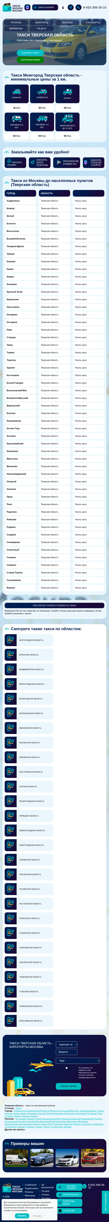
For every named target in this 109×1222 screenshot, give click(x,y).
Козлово (11, 436)
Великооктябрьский (17, 398)
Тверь (10, 345)
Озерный (11, 481)
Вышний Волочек (16, 239)
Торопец (11, 360)
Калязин (11, 261)
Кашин (10, 269)
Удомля (11, 368)
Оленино (11, 489)
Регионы (16, 22)
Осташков (12, 322)
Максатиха (12, 459)
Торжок (10, 352)
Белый (10, 216)
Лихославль (13, 307)
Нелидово (12, 314)
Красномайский (15, 443)
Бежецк (10, 208)
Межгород (41, 22)
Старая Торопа (14, 572)
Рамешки (11, 519)
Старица (11, 337)
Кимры (10, 277)
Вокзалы (67, 22)
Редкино (11, 527)
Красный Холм (14, 292)
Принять (22, 1216)
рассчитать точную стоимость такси (54, 605)
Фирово (11, 588)
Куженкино (12, 451)
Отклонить (37, 1216)
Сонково (11, 557)
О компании (31, 1185)
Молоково (12, 466)
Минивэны (15, 28)
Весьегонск (13, 231)
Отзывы (45, 1195)
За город (46, 1198)
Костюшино (13, 375)
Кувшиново (13, 299)
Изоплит (11, 413)
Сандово (11, 535)
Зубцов (10, 254)
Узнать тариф (68, 1086)
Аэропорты (93, 22)
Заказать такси (30, 53)
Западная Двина (15, 246)
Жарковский (13, 406)
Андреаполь (13, 201)
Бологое (11, 223)
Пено (9, 504)
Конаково (12, 284)
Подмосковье (31, 1188)
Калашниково (14, 421)
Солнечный (13, 550)
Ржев (9, 330)
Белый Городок (15, 383)
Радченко (12, 512)
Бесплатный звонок (30, 60)
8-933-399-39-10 (94, 7)
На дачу (41, 28)
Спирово (11, 565)
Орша (9, 497)
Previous (7, 41)
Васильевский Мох (17, 390)
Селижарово (13, 542)
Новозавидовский (16, 474)
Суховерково (14, 580)
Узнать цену (81, 201)
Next (101, 41)
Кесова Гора (13, 428)
